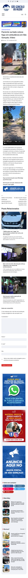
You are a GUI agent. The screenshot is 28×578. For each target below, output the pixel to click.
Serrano (4, 40)
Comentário (4, 316)
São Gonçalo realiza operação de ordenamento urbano (12, 297)
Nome (3, 336)
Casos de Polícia (5, 29)
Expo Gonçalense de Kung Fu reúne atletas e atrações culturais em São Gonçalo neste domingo (17, 520)
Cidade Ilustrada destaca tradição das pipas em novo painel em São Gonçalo (17, 551)
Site (2, 351)
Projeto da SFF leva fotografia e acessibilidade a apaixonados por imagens (18, 535)
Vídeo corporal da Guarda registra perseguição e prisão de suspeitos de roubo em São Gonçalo (18, 559)
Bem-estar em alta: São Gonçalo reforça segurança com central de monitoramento (14, 265)
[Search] (25, 14)
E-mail (3, 344)
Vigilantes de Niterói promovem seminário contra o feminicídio (18, 543)
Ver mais (22, 529)
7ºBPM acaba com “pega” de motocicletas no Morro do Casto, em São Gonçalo (13, 233)
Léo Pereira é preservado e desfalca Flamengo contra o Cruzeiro (17, 512)
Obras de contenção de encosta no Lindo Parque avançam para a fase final (17, 568)
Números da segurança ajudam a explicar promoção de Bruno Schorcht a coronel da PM (17, 503)
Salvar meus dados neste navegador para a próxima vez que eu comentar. (14, 359)
